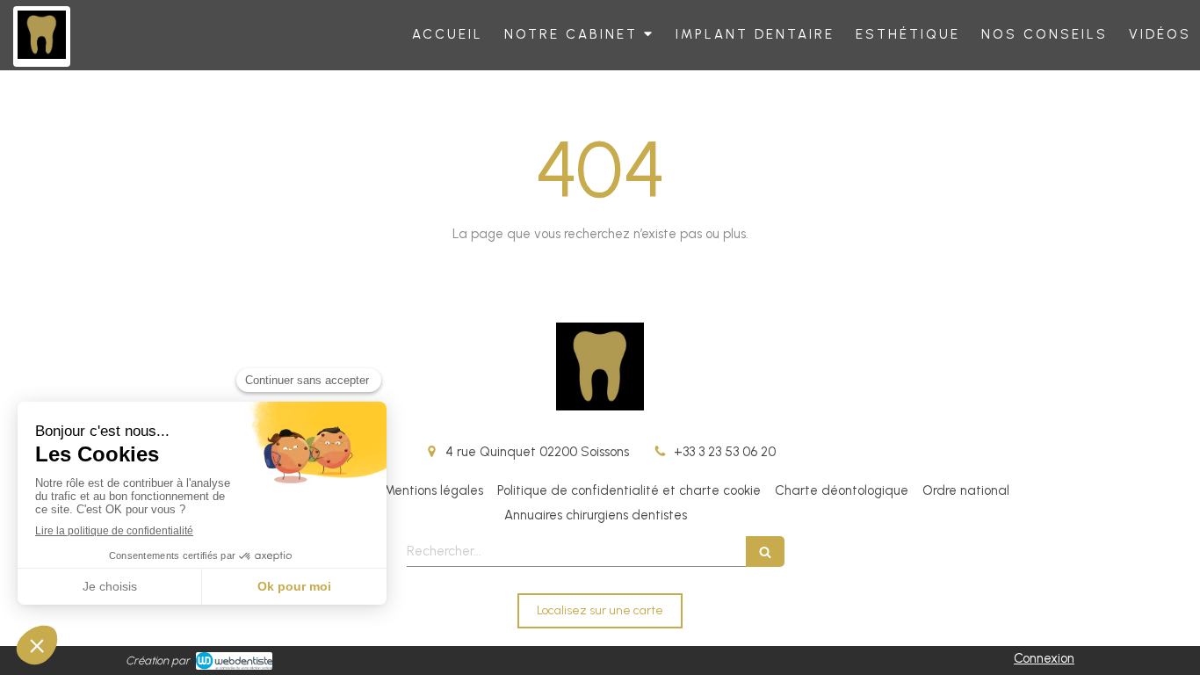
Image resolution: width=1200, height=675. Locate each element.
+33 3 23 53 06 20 (725, 452)
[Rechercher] (765, 551)
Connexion (1044, 658)
